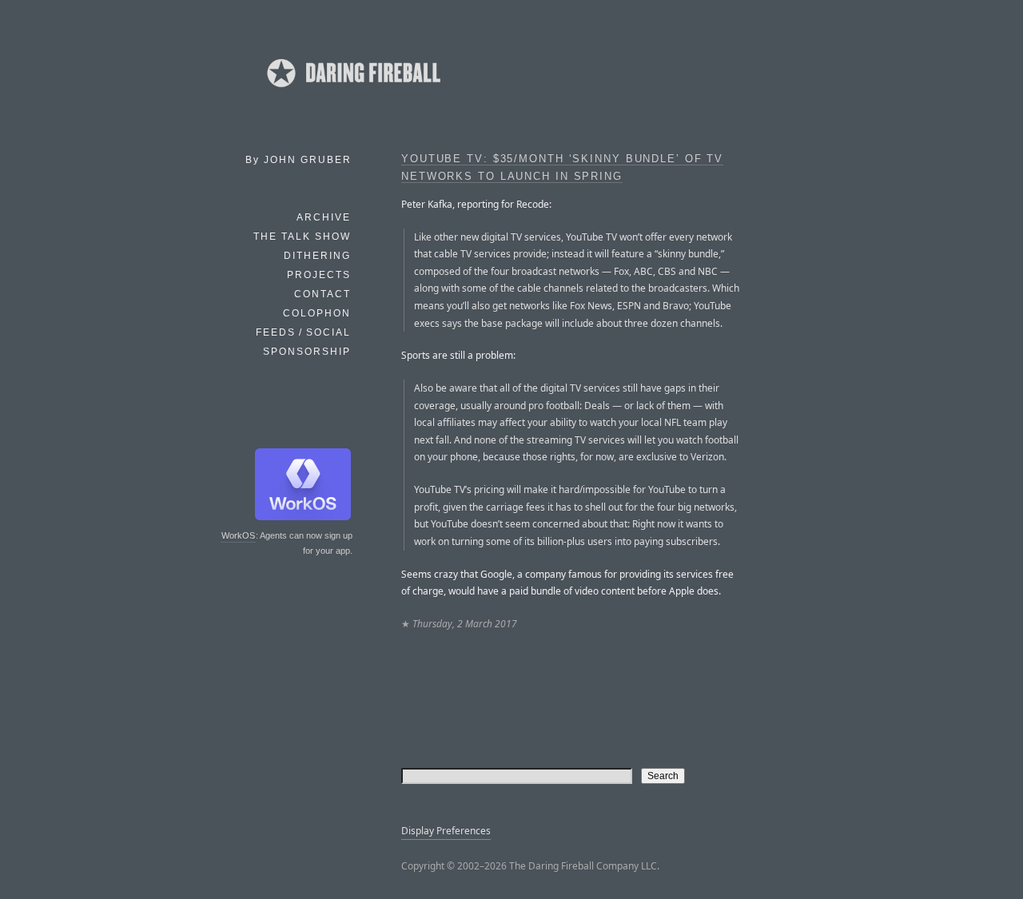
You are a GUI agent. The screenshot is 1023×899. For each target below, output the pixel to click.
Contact (322, 294)
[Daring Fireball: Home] (352, 92)
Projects (319, 274)
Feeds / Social (303, 332)
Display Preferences (446, 830)
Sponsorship (307, 351)
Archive (324, 217)
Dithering (317, 255)
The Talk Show (302, 236)
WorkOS (238, 535)
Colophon (317, 313)
